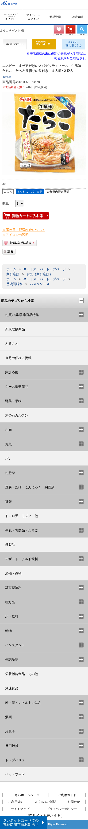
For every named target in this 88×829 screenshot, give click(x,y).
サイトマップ (20, 809)
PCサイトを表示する (44, 815)
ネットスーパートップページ (44, 269)
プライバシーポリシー (61, 809)
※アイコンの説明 (15, 235)
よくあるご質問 (45, 802)
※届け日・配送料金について (23, 230)
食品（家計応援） (40, 274)
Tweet (6, 77)
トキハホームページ (25, 795)
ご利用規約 (15, 802)
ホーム (11, 269)
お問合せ (74, 802)
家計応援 (12, 274)
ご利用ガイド (67, 795)
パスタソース (40, 284)
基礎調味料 (14, 284)
